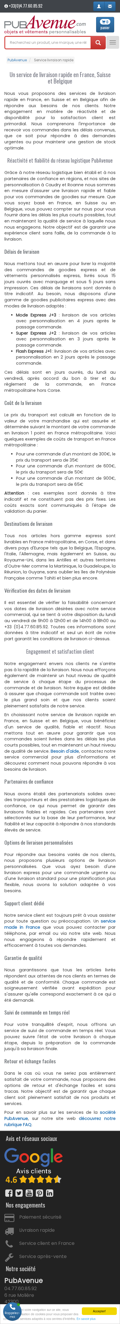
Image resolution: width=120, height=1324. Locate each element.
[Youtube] (29, 1193)
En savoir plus (86, 1318)
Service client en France (47, 1243)
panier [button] (105, 24)
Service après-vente (43, 1256)
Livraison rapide (37, 1230)
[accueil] (45, 24)
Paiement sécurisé (40, 1217)
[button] (99, 6)
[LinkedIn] (49, 1193)
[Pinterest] (39, 1193)
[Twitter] (19, 1193)
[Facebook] (8, 1193)
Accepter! (99, 1311)
